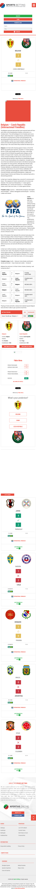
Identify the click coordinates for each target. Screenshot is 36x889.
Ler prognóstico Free (16, 547)
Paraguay (18, 529)
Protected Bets (22, 835)
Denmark (18, 622)
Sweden (18, 566)
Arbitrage (3, 828)
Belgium (18, 51)
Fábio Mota (20, 98)
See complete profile (18, 381)
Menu (34, 5)
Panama (19, 640)
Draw (18, 420)
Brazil (18, 677)
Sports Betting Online (12, 5)
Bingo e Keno (21, 868)
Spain (18, 733)
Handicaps (3, 830)
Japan (18, 511)
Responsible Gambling (6, 846)
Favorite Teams (22, 830)
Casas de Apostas (6, 870)
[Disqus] (18, 471)
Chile (19, 585)
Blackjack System (6, 865)
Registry (18, 16)
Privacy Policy (21, 846)
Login (18, 19)
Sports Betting (17, 879)
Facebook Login (18, 22)
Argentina (19, 696)
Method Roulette (21, 865)
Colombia (18, 751)
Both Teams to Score (23, 833)
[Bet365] (10, 76)
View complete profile (9, 346)
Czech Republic (19, 69)
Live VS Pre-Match (23, 828)
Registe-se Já (18, 812)
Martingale (3, 833)
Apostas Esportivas (6, 868)
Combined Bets (4, 835)
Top (33, 819)
